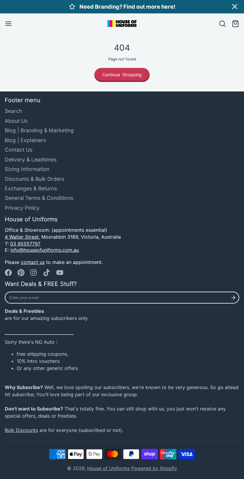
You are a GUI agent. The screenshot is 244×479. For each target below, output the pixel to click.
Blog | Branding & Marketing (39, 130)
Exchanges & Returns (31, 188)
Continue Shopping (122, 74)
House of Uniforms (108, 468)
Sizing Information (27, 169)
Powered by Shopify (154, 468)
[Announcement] (122, 6)
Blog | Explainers (25, 140)
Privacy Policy (22, 208)
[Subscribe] (233, 298)
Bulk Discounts (21, 430)
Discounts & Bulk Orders (34, 179)
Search (13, 111)
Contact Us (18, 150)
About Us (16, 121)
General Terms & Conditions (39, 198)
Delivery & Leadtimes (31, 159)
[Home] (122, 23)
